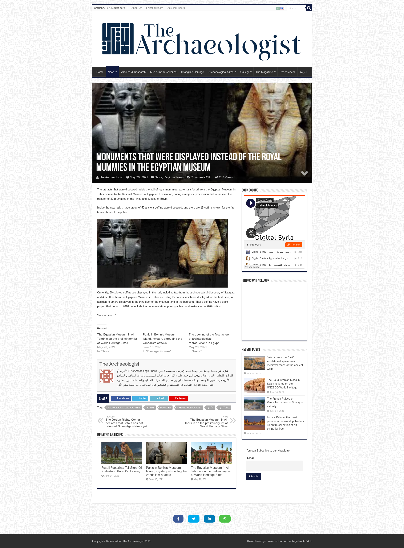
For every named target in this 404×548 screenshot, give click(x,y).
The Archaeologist (111, 177)
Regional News (174, 177)
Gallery (244, 72)
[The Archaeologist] (202, 38)
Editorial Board (154, 8)
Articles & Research (133, 72)
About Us (137, 8)
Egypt (150, 407)
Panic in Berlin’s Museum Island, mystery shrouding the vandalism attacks (162, 339)
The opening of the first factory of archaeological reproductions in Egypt (209, 339)
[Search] (309, 8)
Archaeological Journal (124, 407)
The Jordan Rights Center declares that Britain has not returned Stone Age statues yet (126, 421)
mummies (165, 407)
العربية (303, 72)
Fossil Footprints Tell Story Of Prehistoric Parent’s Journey (121, 469)
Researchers (287, 72)
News (111, 72)
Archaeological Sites (221, 72)
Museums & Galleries (163, 72)
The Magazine (264, 72)
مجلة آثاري (224, 407)
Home (100, 72)
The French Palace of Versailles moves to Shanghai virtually (285, 402)
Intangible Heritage (192, 72)
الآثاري (210, 407)
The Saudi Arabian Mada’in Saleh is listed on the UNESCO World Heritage (283, 383)
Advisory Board (176, 8)
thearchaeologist (189, 407)
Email (251, 458)
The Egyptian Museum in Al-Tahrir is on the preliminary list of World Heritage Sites (117, 339)
